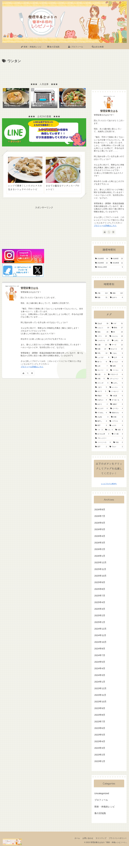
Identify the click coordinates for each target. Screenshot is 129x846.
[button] (81, 98)
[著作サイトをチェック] (23, 373)
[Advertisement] (44, 71)
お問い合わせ (88, 838)
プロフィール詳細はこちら (32, 367)
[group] (16, 98)
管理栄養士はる (29, 288)
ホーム (77, 838)
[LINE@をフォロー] (32, 373)
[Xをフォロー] (27, 373)
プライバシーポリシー (118, 838)
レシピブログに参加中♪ (109, 484)
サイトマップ (101, 838)
